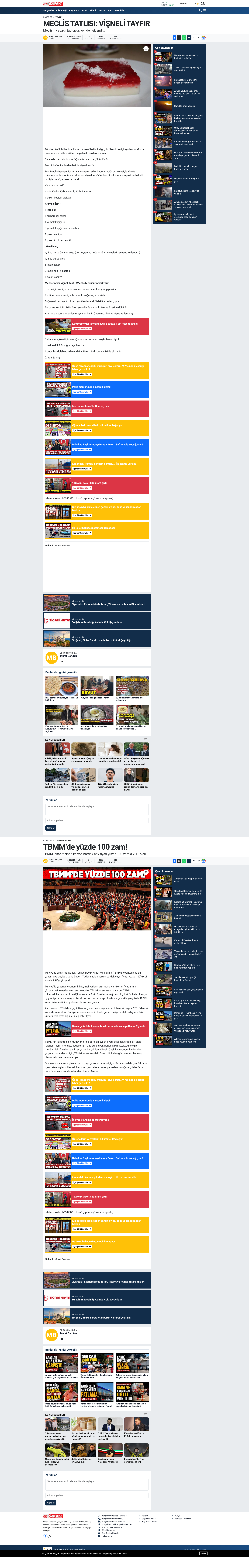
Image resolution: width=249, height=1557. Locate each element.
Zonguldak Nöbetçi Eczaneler (114, 1516)
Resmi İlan (120, 10)
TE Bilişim (201, 1549)
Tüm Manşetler (108, 1530)
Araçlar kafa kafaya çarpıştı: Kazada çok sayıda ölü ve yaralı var (61, 1376)
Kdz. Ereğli (61, 10)
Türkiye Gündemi (63, 841)
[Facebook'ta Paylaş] (174, 37)
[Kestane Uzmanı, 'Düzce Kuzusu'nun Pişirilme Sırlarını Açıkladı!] (61, 714)
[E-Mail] (62, 662)
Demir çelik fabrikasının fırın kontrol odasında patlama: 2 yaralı (96, 1405)
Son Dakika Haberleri (111, 1533)
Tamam (203, 1553)
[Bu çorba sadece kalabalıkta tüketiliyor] (97, 714)
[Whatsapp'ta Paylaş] (184, 37)
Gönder (50, 828)
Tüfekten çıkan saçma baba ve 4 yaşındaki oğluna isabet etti (131, 1405)
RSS (49, 1549)
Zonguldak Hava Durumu (112, 1519)
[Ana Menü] (204, 10)
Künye (177, 1516)
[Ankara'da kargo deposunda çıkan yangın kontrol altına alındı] (132, 1363)
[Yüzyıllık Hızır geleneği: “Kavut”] (97, 685)
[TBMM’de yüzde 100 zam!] (97, 899)
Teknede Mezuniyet (183, 1519)
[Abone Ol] (203, 37)
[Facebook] (45, 1536)
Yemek (58, 17)
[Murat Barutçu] (51, 657)
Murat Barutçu (68, 655)
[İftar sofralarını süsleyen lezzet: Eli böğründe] (61, 685)
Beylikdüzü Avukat (150, 1521)
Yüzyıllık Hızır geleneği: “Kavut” (95, 698)
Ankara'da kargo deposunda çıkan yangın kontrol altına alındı (132, 1376)
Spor (110, 10)
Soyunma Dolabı (149, 1519)
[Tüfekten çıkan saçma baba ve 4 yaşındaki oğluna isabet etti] (132, 1392)
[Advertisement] (97, 127)
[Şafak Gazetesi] (53, 3)
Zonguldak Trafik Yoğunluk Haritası (117, 1524)
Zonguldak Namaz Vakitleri (113, 1521)
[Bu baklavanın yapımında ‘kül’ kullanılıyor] (132, 685)
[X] (50, 1536)
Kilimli (93, 10)
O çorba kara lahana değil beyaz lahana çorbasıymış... (131, 727)
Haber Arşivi (107, 1536)
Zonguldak (48, 10)
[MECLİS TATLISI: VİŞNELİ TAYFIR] (97, 75)
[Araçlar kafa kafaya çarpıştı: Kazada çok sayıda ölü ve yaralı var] (61, 1363)
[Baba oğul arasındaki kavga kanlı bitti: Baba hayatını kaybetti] (61, 1392)
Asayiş (102, 10)
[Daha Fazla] (189, 37)
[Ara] (200, 10)
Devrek (84, 10)
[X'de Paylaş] (179, 37)
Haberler (47, 17)
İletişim (145, 1516)
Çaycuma (74, 10)
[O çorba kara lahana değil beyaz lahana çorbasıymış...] (132, 714)
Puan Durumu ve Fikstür (112, 1527)
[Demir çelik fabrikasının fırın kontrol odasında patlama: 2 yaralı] (97, 1392)
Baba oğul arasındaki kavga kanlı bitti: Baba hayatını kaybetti (60, 1405)
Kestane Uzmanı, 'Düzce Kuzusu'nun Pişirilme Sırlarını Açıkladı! (59, 728)
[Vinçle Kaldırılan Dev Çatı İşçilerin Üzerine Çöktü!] (97, 1363)
